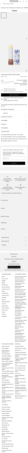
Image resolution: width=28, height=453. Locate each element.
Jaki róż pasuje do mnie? (20, 368)
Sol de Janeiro (5, 278)
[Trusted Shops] (5, 217)
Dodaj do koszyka (14, 94)
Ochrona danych (14, 254)
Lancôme (4, 314)
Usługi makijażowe (6, 415)
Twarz (7, 7)
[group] (14, 24)
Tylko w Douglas (5, 380)
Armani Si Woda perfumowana (18, 314)
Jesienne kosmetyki (6, 407)
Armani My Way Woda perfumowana (19, 311)
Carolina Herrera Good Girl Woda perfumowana (20, 277)
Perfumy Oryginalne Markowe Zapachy (6, 358)
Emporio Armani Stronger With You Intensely (20, 296)
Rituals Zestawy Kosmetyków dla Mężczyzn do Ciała (7, 377)
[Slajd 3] (3, 27)
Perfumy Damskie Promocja (8, 371)
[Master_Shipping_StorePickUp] (17, 211)
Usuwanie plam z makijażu (20, 348)
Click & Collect (5, 423)
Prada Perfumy (5, 293)
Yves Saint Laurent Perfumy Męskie (8, 368)
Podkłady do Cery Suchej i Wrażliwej (20, 382)
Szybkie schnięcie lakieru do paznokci (21, 391)
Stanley (3, 291)
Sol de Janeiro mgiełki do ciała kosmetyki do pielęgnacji (7, 365)
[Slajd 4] (3, 33)
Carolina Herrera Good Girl (7, 444)
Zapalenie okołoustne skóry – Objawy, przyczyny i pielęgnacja (21, 359)
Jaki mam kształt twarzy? (20, 365)
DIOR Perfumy (5, 285)
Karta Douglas (5, 429)
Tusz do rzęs (17, 373)
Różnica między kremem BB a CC (21, 363)
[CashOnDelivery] (21, 203)
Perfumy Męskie (5, 348)
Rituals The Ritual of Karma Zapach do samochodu (21, 340)
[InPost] (8, 211)
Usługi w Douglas (5, 413)
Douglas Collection (6, 301)
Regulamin (14, 261)
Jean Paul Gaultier (6, 287)
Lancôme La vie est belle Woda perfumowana (20, 290)
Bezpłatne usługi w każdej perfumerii (7, 418)
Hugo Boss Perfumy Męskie (8, 373)
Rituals (3, 276)
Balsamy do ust (20, 7)
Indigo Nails (4, 316)
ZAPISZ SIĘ (14, 163)
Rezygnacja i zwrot (6, 425)
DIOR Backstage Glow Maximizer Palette (19, 334)
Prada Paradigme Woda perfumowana (20, 324)
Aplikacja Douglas (5, 431)
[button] (14, 237)
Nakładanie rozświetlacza (20, 385)
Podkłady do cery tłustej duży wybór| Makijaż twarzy (21, 388)
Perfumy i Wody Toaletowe (7, 361)
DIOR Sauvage (5, 448)
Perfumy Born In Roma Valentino (7, 441)
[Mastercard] (8, 203)
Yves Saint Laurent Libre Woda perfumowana (20, 280)
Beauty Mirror (5, 427)
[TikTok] (9, 232)
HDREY (3, 282)
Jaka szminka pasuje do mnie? (20, 370)
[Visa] (12, 203)
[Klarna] (3, 203)
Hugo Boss (4, 297)
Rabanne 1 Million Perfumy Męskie (7, 434)
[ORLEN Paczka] (12, 211)
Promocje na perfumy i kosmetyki (6, 401)
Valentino (4, 299)
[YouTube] (7, 232)
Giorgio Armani (5, 305)
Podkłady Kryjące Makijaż (20, 352)
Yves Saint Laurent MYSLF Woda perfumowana (20, 300)
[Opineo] (15, 217)
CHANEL (4, 280)
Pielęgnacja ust (13, 7)
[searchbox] (14, 3)
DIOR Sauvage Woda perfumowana (19, 287)
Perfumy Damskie (5, 346)
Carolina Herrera (5, 295)
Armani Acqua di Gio (6, 436)
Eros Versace (4, 438)
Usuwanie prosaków (19, 346)
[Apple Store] (11, 225)
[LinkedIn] (11, 232)
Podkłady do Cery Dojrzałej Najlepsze (21, 355)
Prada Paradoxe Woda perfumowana (20, 283)
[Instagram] (4, 232)
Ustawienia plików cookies (14, 264)
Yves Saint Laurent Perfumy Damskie (8, 391)
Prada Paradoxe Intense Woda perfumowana (20, 337)
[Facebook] (2, 232)
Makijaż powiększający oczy (21, 395)
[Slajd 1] (4, 15)
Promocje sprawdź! (6, 353)
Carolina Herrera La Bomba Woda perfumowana (21, 321)
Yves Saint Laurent (6, 289)
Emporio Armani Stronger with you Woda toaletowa (20, 293)
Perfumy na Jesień (6, 409)
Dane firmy (14, 256)
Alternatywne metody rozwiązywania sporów (14, 259)
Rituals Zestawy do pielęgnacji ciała (6, 351)
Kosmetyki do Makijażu (7, 356)
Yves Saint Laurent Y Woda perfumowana (21, 317)
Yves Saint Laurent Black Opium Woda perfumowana (21, 303)
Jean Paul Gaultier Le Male (7, 446)
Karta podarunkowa (6, 382)
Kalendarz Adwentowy (6, 411)
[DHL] (3, 211)
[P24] (17, 203)
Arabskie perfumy (18, 398)
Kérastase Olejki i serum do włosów (7, 388)
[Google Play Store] (4, 225)
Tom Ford (4, 303)
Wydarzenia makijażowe (7, 420)
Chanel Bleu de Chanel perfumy (7, 451)
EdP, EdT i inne (18, 350)
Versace (3, 312)
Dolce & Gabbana (5, 308)
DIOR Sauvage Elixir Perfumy (19, 327)
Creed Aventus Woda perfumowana (19, 330)
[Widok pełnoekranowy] (26, 70)
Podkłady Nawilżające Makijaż (19, 376)
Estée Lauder (4, 310)
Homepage (3, 7)
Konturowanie (18, 393)
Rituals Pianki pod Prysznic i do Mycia (8, 384)
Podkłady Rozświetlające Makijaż (20, 379)
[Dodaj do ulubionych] (26, 38)
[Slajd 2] (3, 21)
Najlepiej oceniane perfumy (7, 394)
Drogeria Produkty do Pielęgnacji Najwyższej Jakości (6, 397)
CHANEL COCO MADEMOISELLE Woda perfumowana (20, 307)
